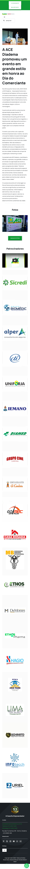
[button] (3, 223)
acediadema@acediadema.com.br (12, 824)
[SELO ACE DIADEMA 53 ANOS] (15, 806)
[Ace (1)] (15, 223)
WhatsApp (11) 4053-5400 (9, 828)
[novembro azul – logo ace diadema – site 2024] (8, 14)
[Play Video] (15, 260)
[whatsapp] (17, 841)
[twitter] (7, 841)
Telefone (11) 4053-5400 (9, 826)
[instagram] (10, 841)
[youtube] (13, 841)
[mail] (20, 841)
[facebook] (3, 841)
